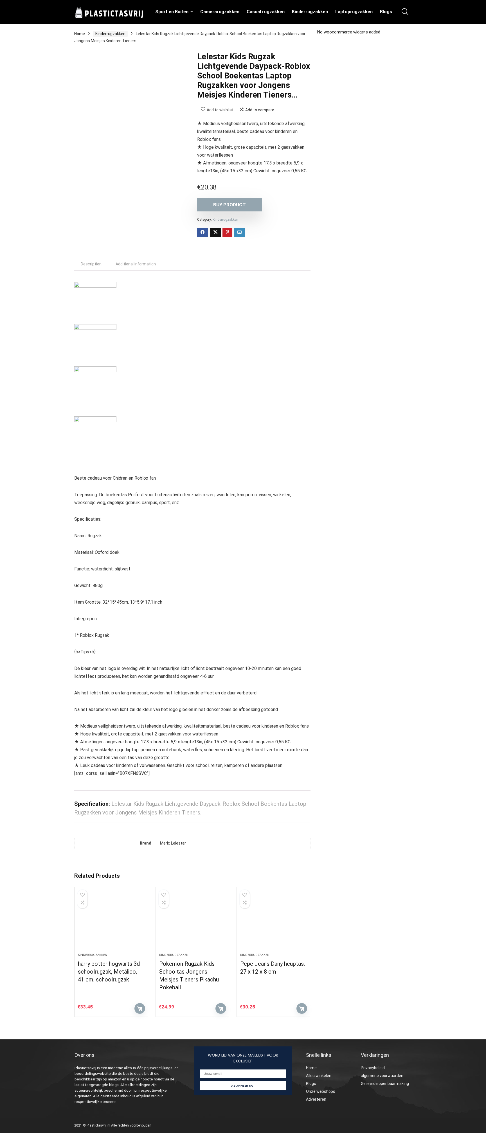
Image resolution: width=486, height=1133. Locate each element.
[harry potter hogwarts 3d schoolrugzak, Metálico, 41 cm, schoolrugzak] (111, 922)
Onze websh (317, 1091)
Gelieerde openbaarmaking (385, 1083)
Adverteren (316, 1099)
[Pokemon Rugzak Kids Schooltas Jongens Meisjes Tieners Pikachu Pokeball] (192, 922)
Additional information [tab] (136, 264)
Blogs (386, 11)
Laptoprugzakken (354, 11)
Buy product (229, 204)
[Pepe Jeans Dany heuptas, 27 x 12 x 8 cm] (273, 922)
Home (79, 33)
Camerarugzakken (219, 11)
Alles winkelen (318, 1075)
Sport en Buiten (171, 11)
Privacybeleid (373, 1068)
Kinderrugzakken (310, 11)
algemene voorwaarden (382, 1075)
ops (331, 1091)
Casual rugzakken (266, 11)
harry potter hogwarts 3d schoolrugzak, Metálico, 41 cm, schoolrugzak (109, 971)
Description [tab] (91, 264)
